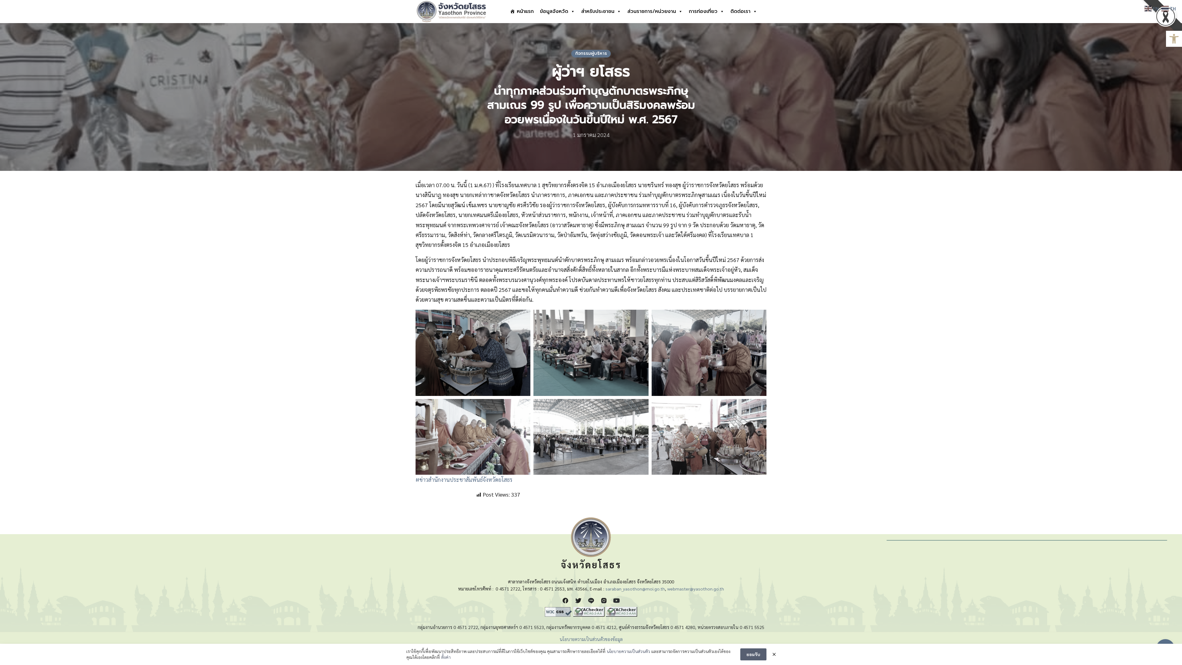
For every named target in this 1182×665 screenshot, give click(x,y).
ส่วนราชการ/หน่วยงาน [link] (651, 11)
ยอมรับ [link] (753, 654)
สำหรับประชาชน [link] (597, 11)
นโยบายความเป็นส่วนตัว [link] (628, 651)
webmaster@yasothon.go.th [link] (695, 588)
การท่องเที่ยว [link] (703, 11)
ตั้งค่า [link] (446, 657)
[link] (1174, 39)
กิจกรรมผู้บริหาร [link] (591, 53)
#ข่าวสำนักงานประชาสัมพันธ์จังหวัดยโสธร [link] (464, 479)
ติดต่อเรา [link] (740, 11)
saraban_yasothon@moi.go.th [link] (635, 588)
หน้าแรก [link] (525, 11)
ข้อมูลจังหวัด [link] (554, 11)
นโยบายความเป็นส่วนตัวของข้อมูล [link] (591, 639)
